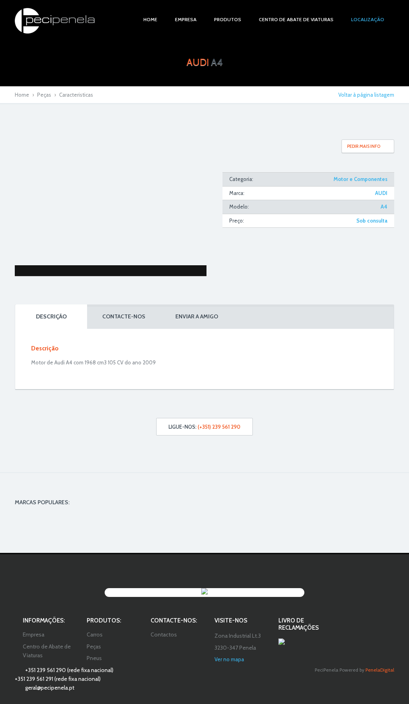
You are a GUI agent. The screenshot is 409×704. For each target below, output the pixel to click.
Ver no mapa (229, 659)
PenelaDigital (379, 670)
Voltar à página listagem (366, 95)
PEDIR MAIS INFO (363, 146)
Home (22, 94)
